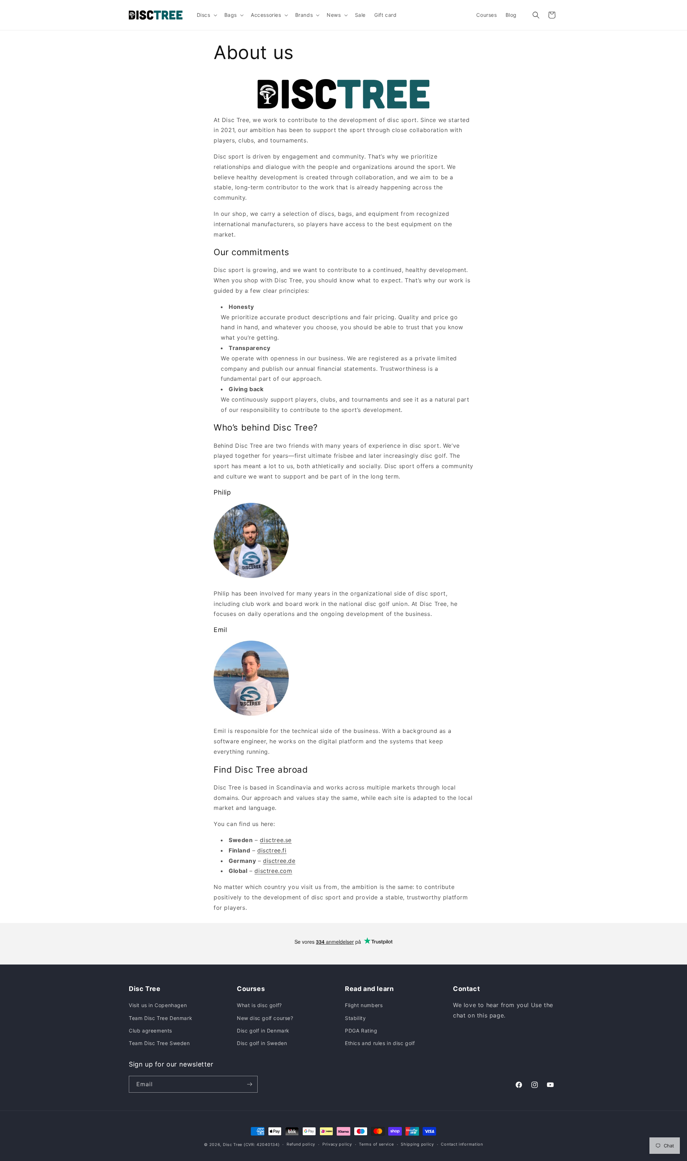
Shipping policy (417, 1144)
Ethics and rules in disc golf (380, 1043)
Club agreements (150, 1031)
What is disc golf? (259, 1005)
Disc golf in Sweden (262, 1043)
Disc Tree (232, 1144)
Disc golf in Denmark (263, 1031)
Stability (355, 1018)
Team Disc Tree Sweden (159, 1043)
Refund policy (301, 1144)
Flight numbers (364, 1005)
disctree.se (276, 840)
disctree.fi (272, 850)
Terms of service (376, 1144)
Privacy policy (337, 1144)
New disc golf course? (265, 1018)
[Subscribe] (249, 1084)
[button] (206, 15)
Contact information (462, 1144)
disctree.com (273, 870)
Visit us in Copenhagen (158, 1005)
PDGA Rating (361, 1031)
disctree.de (279, 860)
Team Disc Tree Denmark (160, 1018)
